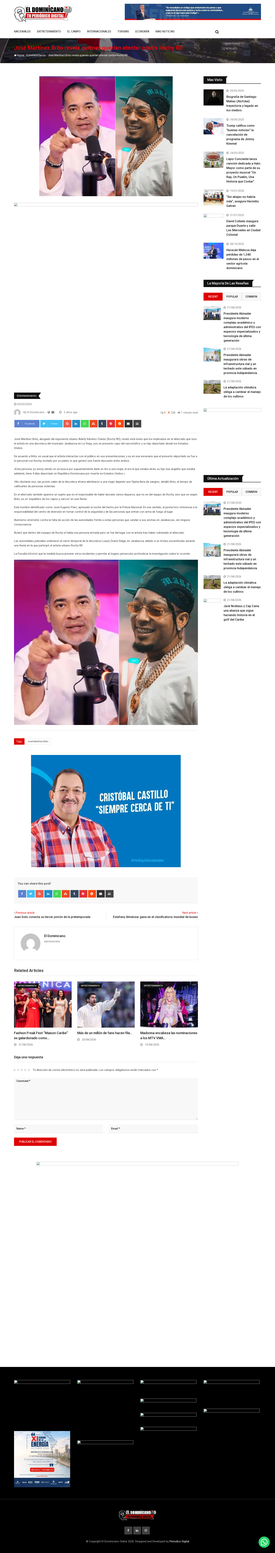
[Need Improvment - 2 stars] (18, 1070)
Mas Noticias (165, 31)
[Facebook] (22, 894)
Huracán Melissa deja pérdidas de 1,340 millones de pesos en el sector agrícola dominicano (242, 259)
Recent (213, 296)
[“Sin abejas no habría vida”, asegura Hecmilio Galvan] (214, 197)
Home (20, 55)
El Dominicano (54, 936)
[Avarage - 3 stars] (21, 1070)
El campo (74, 31)
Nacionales (22, 31)
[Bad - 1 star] (14, 1070)
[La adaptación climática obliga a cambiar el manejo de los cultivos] (212, 387)
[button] (264, 1542)
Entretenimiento (49, 31)
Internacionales (99, 31)
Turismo (123, 31)
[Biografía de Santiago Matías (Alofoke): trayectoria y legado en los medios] (214, 97)
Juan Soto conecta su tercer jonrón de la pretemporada (52, 917)
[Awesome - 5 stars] (28, 1070)
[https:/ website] (48, 412)
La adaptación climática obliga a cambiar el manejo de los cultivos (242, 392)
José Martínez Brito (38, 741)
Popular (232, 296)
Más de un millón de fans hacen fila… (104, 1033)
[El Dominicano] (53, 412)
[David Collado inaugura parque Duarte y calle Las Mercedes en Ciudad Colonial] (214, 222)
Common (251, 296)
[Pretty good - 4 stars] (25, 1070)
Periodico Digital (179, 1541)
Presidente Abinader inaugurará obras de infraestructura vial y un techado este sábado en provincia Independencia (240, 364)
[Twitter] (31, 894)
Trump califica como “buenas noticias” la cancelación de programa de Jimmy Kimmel (240, 134)
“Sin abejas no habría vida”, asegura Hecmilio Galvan (242, 201)
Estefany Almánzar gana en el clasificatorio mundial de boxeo (155, 917)
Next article (189, 912)
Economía (142, 31)
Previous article (25, 912)
